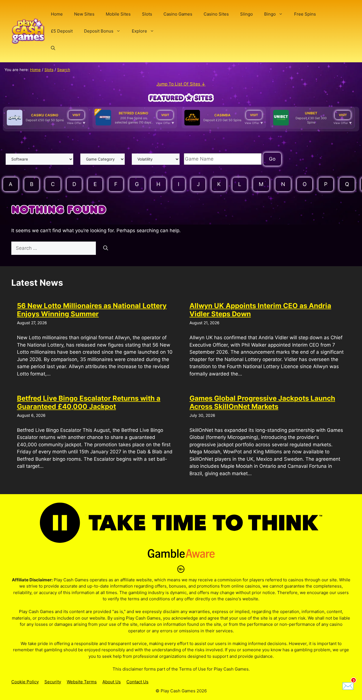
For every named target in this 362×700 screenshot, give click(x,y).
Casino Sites (216, 14)
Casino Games (177, 14)
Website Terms (82, 681)
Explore (139, 31)
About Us (111, 681)
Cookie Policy (25, 681)
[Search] (105, 248)
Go (272, 159)
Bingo (270, 14)
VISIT (76, 115)
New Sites (84, 14)
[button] (53, 48)
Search (63, 69)
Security (52, 681)
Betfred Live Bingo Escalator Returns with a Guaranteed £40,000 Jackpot (88, 402)
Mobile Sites (118, 14)
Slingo (246, 14)
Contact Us (137, 681)
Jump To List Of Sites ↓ (181, 84)
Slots (147, 14)
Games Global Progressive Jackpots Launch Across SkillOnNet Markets (262, 402)
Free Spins (305, 14)
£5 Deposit (62, 31)
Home (57, 14)
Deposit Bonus (98, 31)
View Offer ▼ (76, 123)
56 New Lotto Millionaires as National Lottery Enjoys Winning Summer (92, 310)
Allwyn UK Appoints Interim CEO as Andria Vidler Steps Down (260, 310)
